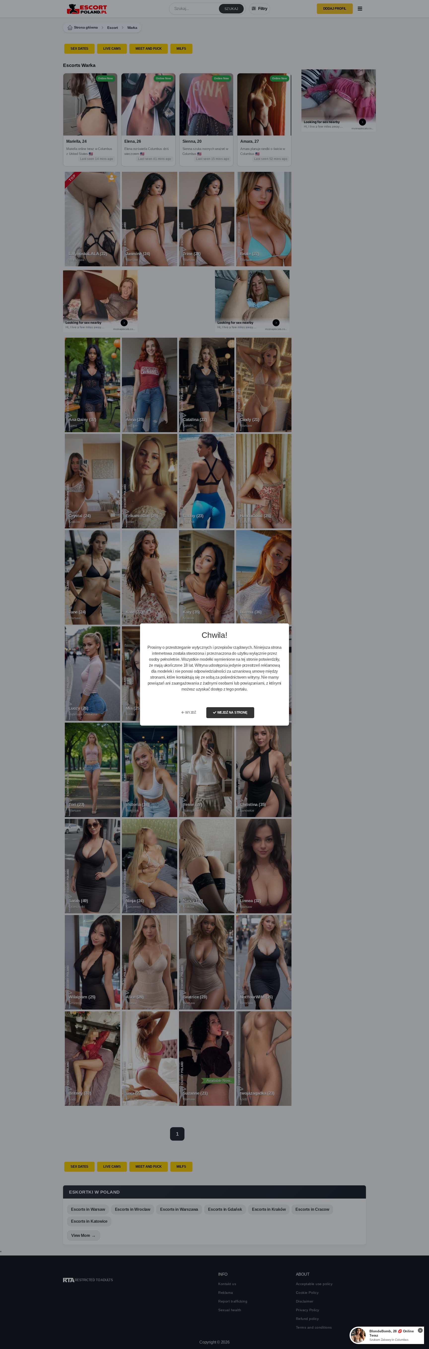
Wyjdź (190, 712)
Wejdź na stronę (232, 712)
